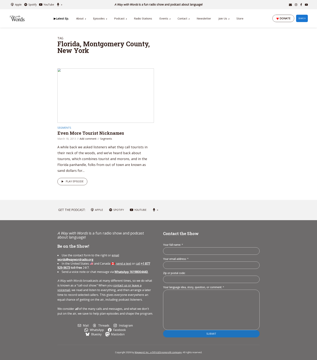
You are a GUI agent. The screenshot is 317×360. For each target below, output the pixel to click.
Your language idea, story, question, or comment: (193, 287)
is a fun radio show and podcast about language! (158, 4)
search (302, 18)
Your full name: (173, 244)
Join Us (222, 18)
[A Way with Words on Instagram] (296, 4)
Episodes (99, 18)
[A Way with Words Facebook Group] (301, 4)
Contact (182, 18)
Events (163, 18)
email (88, 257)
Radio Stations (143, 18)
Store (239, 18)
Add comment (88, 138)
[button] (61, 18)
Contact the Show (181, 233)
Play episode (74, 181)
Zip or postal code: (174, 273)
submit (211, 333)
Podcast (119, 18)
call (138, 264)
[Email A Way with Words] (290, 4)
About (80, 18)
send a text (123, 264)
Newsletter (204, 18)
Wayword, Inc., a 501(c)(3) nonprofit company (158, 352)
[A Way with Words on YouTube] (306, 4)
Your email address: (176, 259)
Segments (64, 127)
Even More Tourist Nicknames (90, 133)
